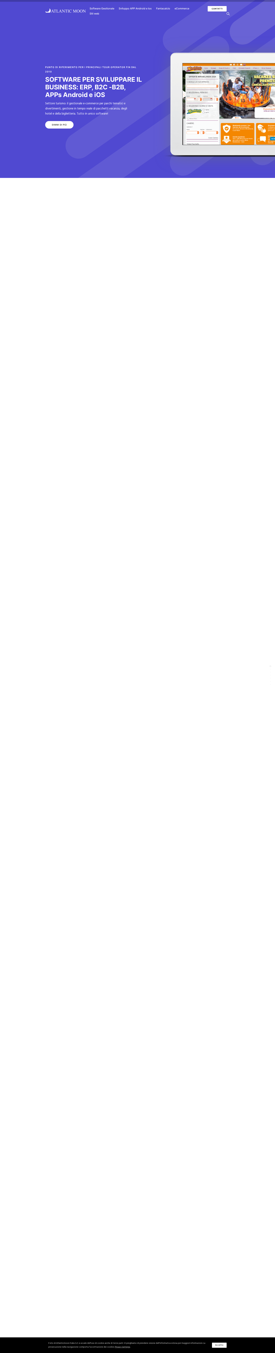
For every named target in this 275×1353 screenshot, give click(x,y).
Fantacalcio (163, 8)
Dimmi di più (59, 124)
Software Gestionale (102, 8)
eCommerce (182, 8)
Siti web (94, 13)
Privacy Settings (122, 1347)
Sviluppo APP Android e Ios (135, 8)
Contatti (217, 8)
